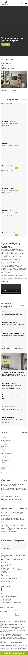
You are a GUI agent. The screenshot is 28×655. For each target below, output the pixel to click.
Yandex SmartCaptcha (20, 638)
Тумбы (20, 555)
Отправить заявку (5, 631)
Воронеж (19, 644)
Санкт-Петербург (8, 650)
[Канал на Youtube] (1, 590)
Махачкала (3, 647)
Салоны (10, 558)
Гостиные (7, 555)
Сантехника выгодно (8, 417)
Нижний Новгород (5, 648)
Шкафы (11, 555)
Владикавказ (3, 644)
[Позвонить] (22, 3)
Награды (3, 559)
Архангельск (6, 642)
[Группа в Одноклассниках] (1, 589)
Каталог (6, 44)
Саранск (15, 650)
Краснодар (24, 645)
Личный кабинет (5, 595)
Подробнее (4, 281)
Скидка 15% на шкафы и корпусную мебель (13, 372)
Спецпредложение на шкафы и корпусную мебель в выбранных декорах (12, 345)
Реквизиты (14, 558)
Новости (16, 559)
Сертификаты (21, 558)
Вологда (14, 644)
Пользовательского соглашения (8, 635)
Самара (2, 650)
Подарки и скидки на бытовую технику (11, 395)
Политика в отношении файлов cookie (11, 580)
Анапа (1, 642)
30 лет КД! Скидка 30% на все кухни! (13, 333)
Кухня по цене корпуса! (9, 322)
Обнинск (12, 648)
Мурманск (12, 647)
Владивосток (18, 642)
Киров (17, 645)
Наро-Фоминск (24, 647)
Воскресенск (24, 644)
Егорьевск (2, 645)
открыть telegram (5, 532)
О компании (4, 558)
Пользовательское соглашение (9, 578)
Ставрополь (23, 650)
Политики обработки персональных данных (11, 636)
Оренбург (17, 648)
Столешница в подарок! (9, 383)
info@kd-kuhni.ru (5, 575)
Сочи (18, 650)
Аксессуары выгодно (8, 406)
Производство (9, 559)
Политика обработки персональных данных (12, 577)
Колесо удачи (6, 311)
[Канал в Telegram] (1, 592)
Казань (13, 645)
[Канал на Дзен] (1, 593)
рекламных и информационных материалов (14, 626)
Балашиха (12, 642)
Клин (20, 645)
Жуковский (8, 645)
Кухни (2, 555)
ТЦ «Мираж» (6, 545)
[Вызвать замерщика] (19, 3)
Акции (24, 555)
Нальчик (17, 647)
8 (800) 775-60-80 (5, 581)
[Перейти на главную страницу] (5, 3)
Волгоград (9, 644)
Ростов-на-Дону (24, 648)
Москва (8, 647)
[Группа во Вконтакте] (1, 587)
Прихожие (16, 555)
